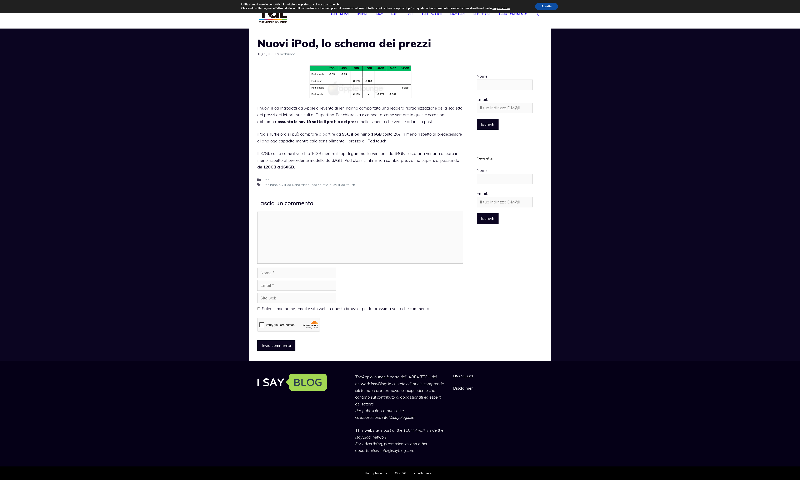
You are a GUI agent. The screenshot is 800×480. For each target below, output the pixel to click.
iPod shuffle (268, 134)
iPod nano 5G (273, 185)
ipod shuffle (319, 185)
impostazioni (501, 8)
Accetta (546, 6)
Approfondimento (513, 14)
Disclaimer (463, 388)
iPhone (363, 14)
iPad (394, 14)
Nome (482, 76)
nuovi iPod (337, 185)
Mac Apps (457, 14)
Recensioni (482, 14)
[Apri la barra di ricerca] (537, 14)
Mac (379, 14)
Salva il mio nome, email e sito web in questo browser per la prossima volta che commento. (346, 308)
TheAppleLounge (370, 376)
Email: (482, 99)
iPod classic (354, 160)
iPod (266, 180)
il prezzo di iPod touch (365, 140)
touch (350, 185)
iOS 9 (409, 14)
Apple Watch (431, 14)
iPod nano (360, 134)
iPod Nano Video (296, 185)
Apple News (339, 14)
